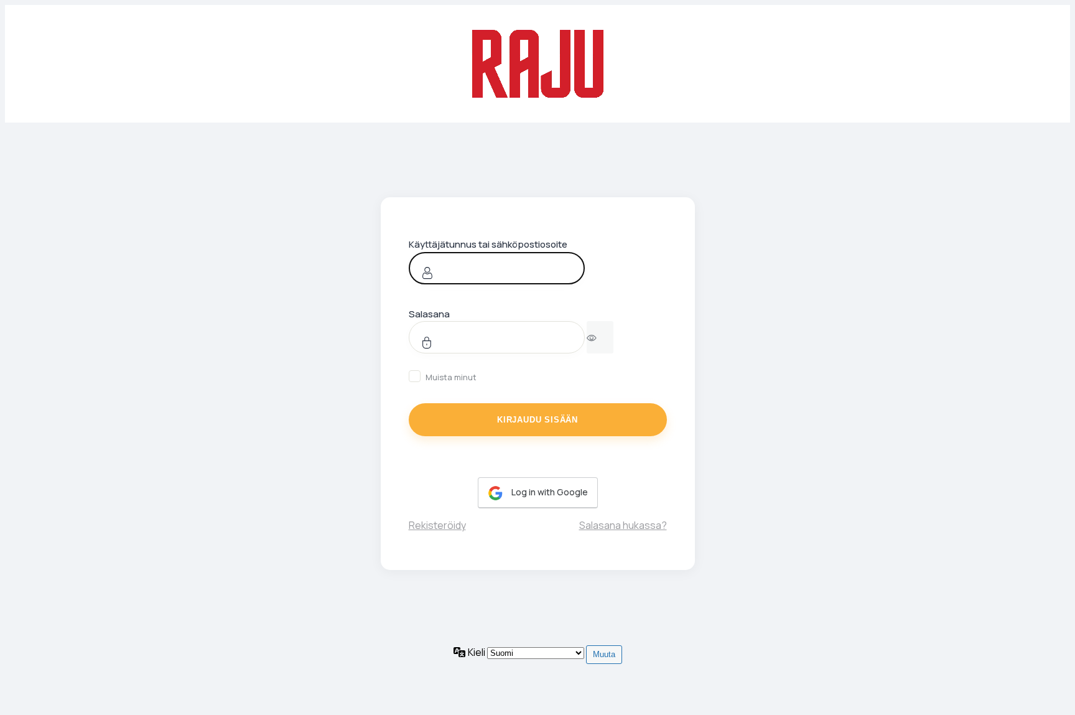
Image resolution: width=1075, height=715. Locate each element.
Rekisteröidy (437, 525)
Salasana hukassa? (623, 525)
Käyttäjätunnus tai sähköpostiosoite (488, 244)
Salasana (429, 313)
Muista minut (451, 377)
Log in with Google (549, 492)
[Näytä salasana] (600, 337)
